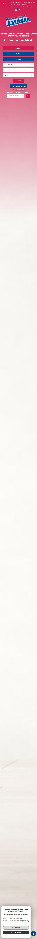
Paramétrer (16, 928)
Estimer (18, 59)
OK (27, 95)
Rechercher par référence (17, 92)
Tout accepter (16, 932)
